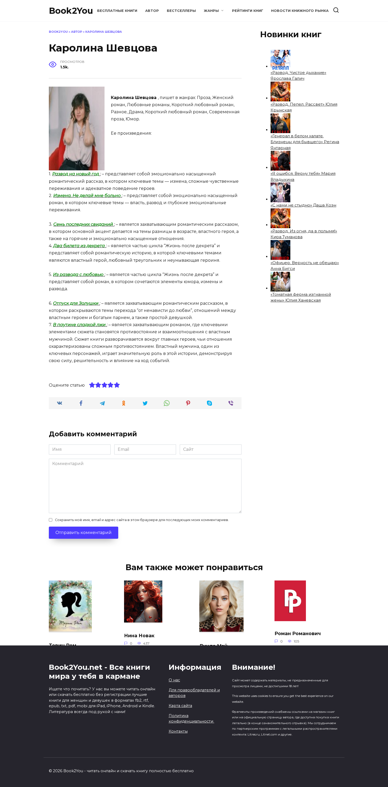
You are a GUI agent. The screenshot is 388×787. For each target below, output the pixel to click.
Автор (152, 11)
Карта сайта (180, 705)
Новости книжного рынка (300, 11)
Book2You (71, 11)
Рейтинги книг (247, 11)
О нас (174, 680)
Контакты (178, 731)
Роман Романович (298, 633)
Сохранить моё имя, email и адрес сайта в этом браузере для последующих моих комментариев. (142, 520)
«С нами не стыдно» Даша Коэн (303, 205)
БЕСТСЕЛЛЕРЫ (181, 11)
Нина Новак (139, 635)
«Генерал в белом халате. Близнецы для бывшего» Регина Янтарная (305, 141)
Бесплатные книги (117, 11)
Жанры (211, 11)
